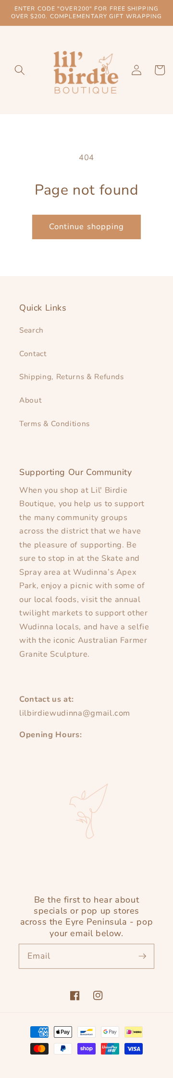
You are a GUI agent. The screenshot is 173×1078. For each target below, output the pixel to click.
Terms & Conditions (54, 423)
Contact (33, 353)
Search (31, 330)
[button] (19, 69)
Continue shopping (86, 226)
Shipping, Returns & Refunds (71, 376)
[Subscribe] (142, 955)
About (30, 400)
